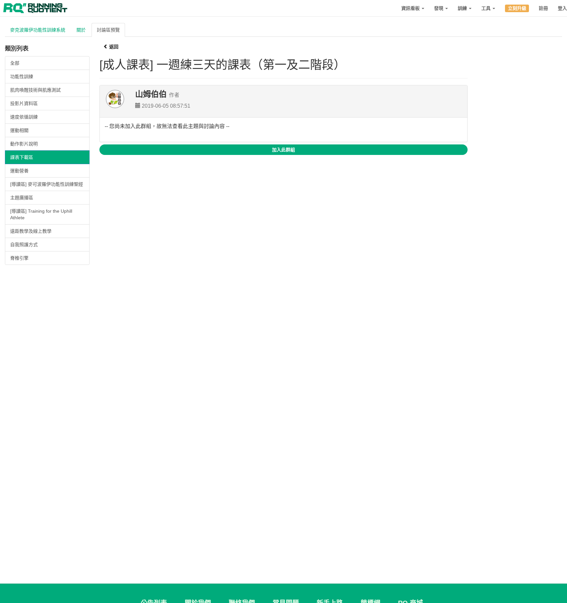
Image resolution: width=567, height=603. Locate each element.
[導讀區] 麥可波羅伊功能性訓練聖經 (46, 184)
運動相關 (19, 130)
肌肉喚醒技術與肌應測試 (35, 90)
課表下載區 (21, 157)
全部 (14, 63)
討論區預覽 (108, 29)
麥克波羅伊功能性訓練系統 (37, 29)
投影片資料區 (24, 103)
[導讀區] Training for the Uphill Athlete (41, 214)
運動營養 (19, 170)
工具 (486, 8)
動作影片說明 (24, 143)
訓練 (463, 8)
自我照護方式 (24, 244)
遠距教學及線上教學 (31, 231)
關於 (81, 29)
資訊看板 (411, 8)
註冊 (543, 8)
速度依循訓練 (24, 116)
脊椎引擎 (19, 258)
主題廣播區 (21, 197)
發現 (439, 8)
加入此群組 (283, 149)
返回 (113, 46)
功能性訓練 (21, 76)
